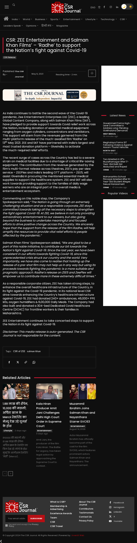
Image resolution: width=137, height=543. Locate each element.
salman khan (34, 351)
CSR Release (9, 57)
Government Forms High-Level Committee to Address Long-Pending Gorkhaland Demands (117, 127)
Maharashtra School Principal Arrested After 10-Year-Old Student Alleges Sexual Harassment (117, 180)
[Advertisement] (119, 83)
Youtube (118, 521)
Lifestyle (8, 430)
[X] (17, 362)
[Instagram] (110, 7)
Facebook (119, 502)
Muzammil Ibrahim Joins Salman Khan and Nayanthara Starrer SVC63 (82, 413)
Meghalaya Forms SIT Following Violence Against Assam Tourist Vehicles (117, 145)
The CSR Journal (19, 74)
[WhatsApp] (33, 362)
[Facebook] (104, 7)
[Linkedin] (117, 7)
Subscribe (36, 518)
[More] (92, 73)
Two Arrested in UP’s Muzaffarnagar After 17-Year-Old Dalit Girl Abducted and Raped (116, 163)
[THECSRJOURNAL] (66, 7)
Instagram (119, 507)
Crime (106, 170)
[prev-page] (5, 473)
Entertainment (44, 430)
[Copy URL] (25, 362)
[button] (13, 5)
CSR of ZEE (19, 351)
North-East (109, 150)
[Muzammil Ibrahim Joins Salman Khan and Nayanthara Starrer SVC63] (83, 391)
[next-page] (10, 473)
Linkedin (118, 512)
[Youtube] (110, 521)
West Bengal (109, 134)
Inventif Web (78, 535)
